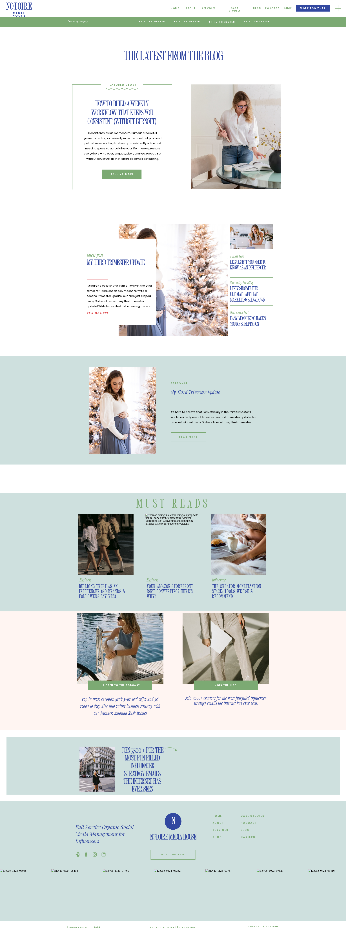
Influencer (219, 580)
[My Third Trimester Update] (173, 280)
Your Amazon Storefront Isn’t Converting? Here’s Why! (170, 591)
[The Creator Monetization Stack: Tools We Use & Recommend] (238, 544)
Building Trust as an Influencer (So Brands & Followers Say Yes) (102, 591)
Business (85, 580)
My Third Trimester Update (115, 262)
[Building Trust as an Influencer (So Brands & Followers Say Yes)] (106, 544)
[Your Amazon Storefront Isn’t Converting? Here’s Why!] (173, 544)
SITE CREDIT (187, 927)
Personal (179, 383)
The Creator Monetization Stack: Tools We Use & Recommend (236, 591)
